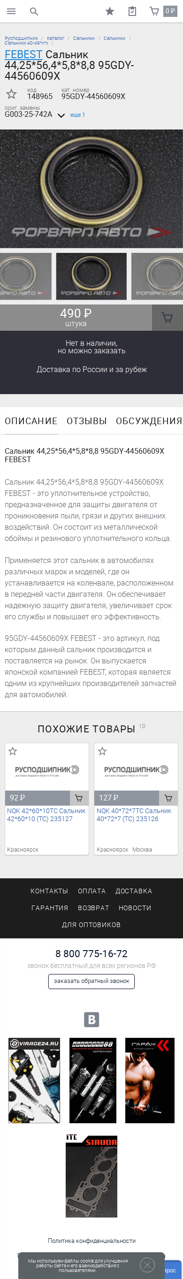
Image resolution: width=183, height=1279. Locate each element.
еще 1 (77, 115)
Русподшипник (21, 38)
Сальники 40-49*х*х (26, 43)
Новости (135, 908)
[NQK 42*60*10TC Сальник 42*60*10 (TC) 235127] (47, 771)
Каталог (55, 38)
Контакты (49, 891)
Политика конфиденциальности (92, 1240)
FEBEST (24, 54)
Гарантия (50, 908)
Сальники (84, 38)
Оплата (92, 891)
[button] (86, 237)
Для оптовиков (91, 925)
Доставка (92, 369)
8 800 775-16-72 (91, 953)
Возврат (94, 908)
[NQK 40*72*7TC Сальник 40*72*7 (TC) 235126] (136, 771)
